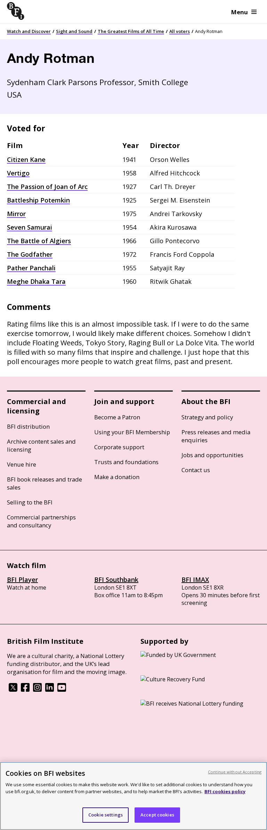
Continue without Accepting (234, 771)
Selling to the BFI (29, 502)
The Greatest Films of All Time (131, 31)
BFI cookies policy (224, 791)
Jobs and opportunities (212, 455)
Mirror (16, 213)
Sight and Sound (74, 31)
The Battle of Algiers (39, 241)
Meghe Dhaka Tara (36, 281)
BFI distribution (28, 426)
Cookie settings (105, 815)
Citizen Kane (26, 159)
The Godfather (29, 254)
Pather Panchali (31, 268)
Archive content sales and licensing (41, 445)
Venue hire (21, 464)
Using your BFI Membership (132, 432)
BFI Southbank (116, 579)
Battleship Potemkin (38, 200)
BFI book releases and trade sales (44, 483)
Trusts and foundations (126, 462)
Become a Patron (117, 417)
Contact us (195, 470)
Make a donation (116, 477)
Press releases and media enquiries (215, 436)
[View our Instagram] (37, 689)
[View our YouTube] (62, 689)
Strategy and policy (207, 417)
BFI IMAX (195, 579)
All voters (179, 31)
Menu (239, 12)
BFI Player (22, 579)
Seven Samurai (29, 227)
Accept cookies (157, 815)
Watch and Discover (29, 31)
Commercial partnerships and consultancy (41, 521)
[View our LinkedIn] (49, 689)
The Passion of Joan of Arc (47, 186)
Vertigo (18, 173)
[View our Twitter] (13, 689)
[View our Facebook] (25, 689)
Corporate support (119, 447)
